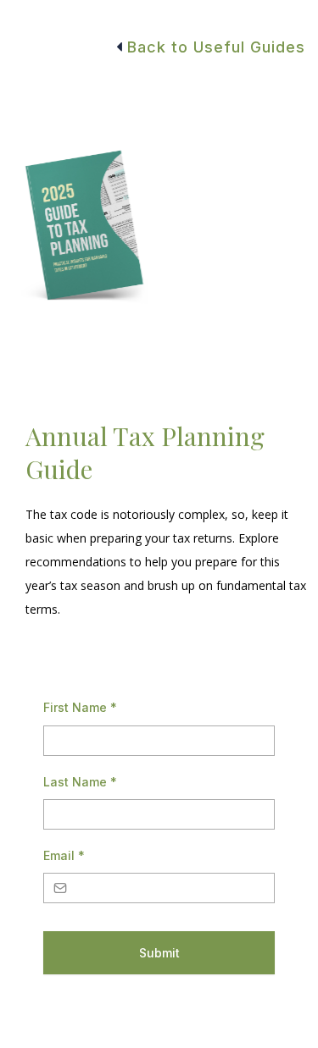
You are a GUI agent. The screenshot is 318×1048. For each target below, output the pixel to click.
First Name (80, 707)
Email (64, 855)
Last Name (80, 782)
